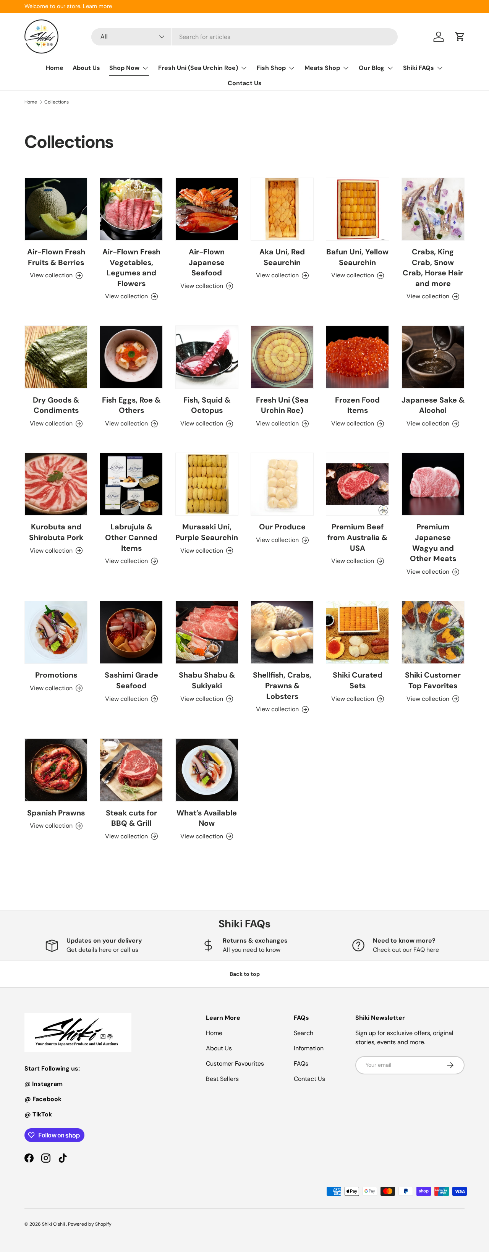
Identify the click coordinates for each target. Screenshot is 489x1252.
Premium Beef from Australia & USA (357, 537)
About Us (86, 68)
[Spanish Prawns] (56, 770)
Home (54, 68)
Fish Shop (271, 68)
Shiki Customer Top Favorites (433, 680)
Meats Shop (322, 68)
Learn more (97, 6)
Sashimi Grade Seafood (131, 680)
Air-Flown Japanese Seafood (207, 262)
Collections (56, 102)
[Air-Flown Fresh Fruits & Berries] (56, 209)
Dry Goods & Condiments (56, 405)
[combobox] (244, 36)
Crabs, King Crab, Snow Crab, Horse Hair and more (433, 267)
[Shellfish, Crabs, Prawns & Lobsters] (282, 632)
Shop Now (124, 68)
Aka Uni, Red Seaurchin (282, 257)
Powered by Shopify (90, 1224)
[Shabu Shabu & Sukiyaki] (207, 632)
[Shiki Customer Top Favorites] (433, 632)
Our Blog (371, 68)
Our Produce (282, 527)
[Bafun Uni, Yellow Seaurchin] (357, 209)
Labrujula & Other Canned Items (131, 537)
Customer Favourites (235, 1064)
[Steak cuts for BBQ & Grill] (131, 770)
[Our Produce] (282, 484)
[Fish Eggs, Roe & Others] (131, 357)
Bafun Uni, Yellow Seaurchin (357, 257)
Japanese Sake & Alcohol (433, 405)
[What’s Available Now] (207, 770)
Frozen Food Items (357, 405)
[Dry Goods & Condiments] (56, 357)
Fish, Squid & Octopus (206, 405)
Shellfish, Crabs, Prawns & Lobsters (282, 685)
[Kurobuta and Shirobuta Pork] (56, 484)
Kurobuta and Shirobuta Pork (56, 532)
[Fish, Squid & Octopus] (207, 357)
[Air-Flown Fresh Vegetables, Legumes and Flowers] (131, 209)
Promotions (56, 675)
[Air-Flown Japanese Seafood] (207, 209)
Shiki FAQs (418, 68)
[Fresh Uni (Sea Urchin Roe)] (282, 357)
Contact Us (245, 83)
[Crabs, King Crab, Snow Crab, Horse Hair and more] (433, 209)
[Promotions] (56, 632)
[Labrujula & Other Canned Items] (131, 484)
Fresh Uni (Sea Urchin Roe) (198, 68)
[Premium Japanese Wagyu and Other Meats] (433, 484)
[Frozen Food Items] (357, 357)
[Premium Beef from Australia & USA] (357, 484)
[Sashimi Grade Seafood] (131, 632)
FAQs (301, 1064)
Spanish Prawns (56, 813)
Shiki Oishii (54, 1224)
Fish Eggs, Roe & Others (131, 405)
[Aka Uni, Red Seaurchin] (282, 209)
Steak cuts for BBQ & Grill (131, 818)
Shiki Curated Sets (357, 680)
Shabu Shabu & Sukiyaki (207, 680)
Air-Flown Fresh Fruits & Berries (56, 257)
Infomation (309, 1048)
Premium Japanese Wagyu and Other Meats (433, 542)
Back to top (245, 974)
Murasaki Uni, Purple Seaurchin (206, 532)
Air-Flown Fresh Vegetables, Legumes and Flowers (131, 267)
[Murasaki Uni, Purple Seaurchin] (207, 484)
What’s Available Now (206, 818)
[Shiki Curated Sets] (357, 632)
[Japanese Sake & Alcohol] (433, 357)
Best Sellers (222, 1079)
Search (303, 1033)
